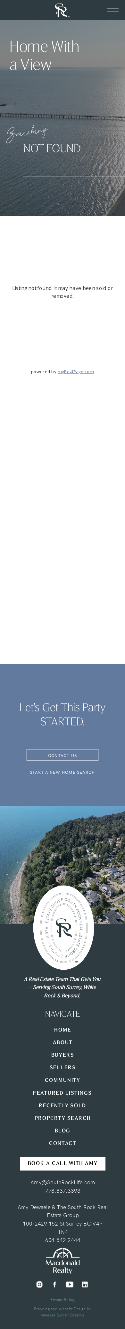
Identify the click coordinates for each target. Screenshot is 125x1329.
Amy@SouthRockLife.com (62, 1182)
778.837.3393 (62, 1190)
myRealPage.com (76, 371)
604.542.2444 (62, 1239)
